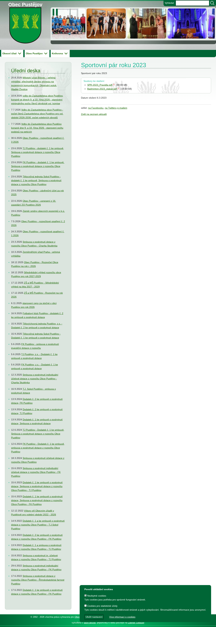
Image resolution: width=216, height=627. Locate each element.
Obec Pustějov (25, 4)
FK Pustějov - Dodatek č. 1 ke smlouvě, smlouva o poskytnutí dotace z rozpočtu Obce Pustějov (38, 448)
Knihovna (57, 53)
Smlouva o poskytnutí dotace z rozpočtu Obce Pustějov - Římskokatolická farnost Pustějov (37, 580)
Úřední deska (25, 70)
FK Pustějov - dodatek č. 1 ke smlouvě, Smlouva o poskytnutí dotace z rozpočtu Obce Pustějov (37, 166)
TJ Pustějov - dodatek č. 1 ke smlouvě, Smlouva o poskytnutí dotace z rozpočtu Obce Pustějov (37, 152)
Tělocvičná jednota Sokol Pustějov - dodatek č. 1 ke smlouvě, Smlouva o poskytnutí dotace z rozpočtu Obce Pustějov (36, 180)
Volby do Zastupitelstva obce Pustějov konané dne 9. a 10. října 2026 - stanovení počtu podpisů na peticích (37, 128)
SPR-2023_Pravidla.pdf (99, 85)
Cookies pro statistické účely (102, 606)
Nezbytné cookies (96, 595)
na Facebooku (95, 108)
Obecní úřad (9, 53)
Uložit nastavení (94, 617)
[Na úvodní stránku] (25, 28)
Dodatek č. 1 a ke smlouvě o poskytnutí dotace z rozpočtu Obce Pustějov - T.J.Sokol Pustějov (38, 524)
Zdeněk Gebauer (136, 622)
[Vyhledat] (212, 3)
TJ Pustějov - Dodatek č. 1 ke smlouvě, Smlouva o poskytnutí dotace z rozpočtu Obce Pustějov (37, 433)
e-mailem (122, 108)
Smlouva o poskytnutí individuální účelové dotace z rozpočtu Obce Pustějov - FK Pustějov (36, 472)
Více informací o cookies (122, 617)
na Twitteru (111, 108)
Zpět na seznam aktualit (94, 114)
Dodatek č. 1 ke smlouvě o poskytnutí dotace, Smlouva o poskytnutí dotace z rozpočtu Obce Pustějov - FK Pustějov (37, 500)
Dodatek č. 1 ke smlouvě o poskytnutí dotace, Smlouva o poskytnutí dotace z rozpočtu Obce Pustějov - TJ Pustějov (37, 486)
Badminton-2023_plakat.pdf (102, 88)
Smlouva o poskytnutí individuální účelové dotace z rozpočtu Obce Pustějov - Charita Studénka (34, 378)
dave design (90, 622)
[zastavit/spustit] (56, 12)
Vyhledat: (169, 3)
